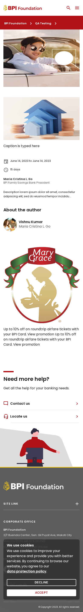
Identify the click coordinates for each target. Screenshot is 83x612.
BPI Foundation (15, 23)
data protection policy (26, 571)
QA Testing (43, 23)
